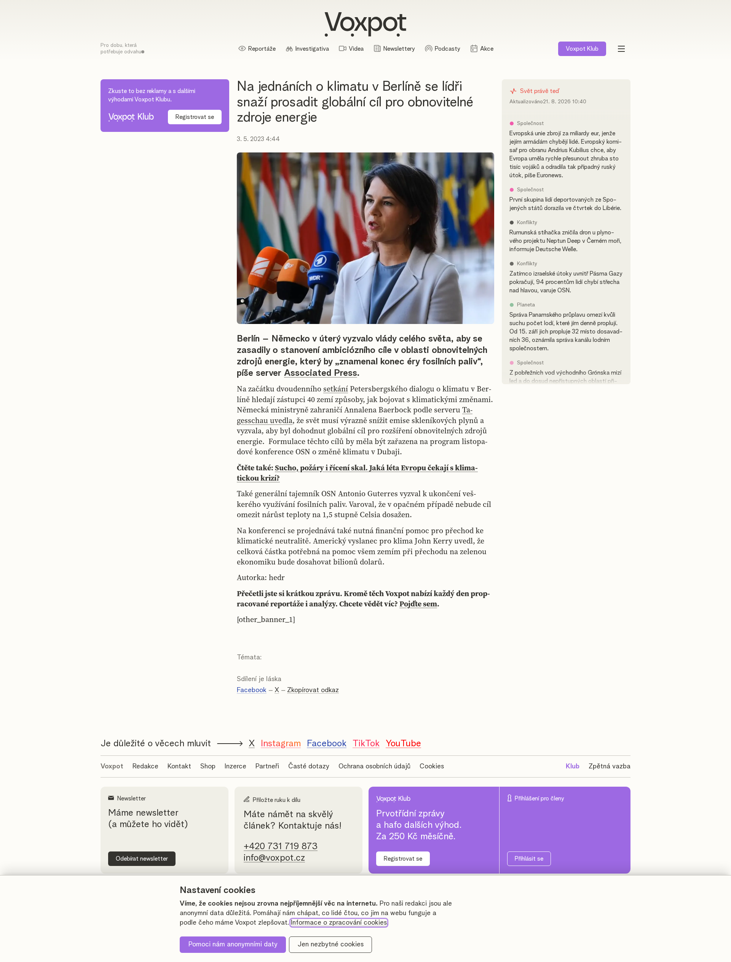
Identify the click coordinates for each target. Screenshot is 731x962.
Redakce (145, 766)
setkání (335, 388)
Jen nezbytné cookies (331, 944)
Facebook (252, 690)
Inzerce (235, 766)
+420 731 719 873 (281, 846)
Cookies (432, 766)
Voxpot (112, 766)
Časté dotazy (308, 766)
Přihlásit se (529, 859)
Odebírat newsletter (142, 859)
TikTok (366, 743)
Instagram (281, 743)
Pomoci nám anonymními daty (233, 944)
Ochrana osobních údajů (374, 766)
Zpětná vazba (609, 766)
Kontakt (179, 766)
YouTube (403, 743)
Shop (207, 766)
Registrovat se (195, 117)
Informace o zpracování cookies (339, 922)
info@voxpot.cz (274, 858)
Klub (582, 49)
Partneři (267, 766)
